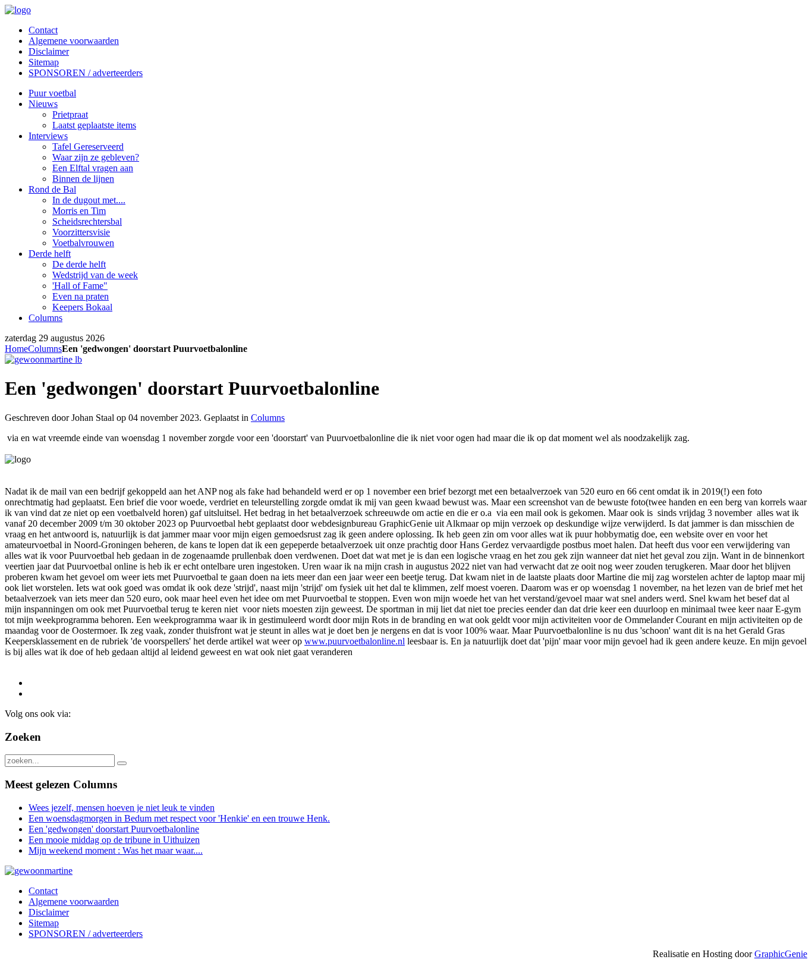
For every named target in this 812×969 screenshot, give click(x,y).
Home (16, 349)
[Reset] (122, 763)
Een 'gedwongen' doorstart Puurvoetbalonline (114, 829)
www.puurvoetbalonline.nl (354, 641)
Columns (45, 349)
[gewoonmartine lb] (43, 359)
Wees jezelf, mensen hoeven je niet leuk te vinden (122, 808)
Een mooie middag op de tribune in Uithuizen (114, 840)
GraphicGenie (780, 954)
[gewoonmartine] (39, 871)
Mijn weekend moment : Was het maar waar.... (116, 850)
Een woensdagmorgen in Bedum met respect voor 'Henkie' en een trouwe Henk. (179, 818)
